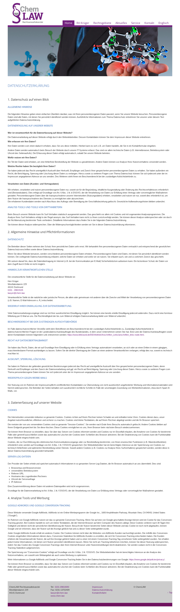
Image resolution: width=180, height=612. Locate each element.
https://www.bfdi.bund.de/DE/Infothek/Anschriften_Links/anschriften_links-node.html (105, 335)
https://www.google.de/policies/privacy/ (147, 559)
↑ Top (169, 592)
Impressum (97, 587)
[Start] (28, 13)
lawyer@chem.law (16, 293)
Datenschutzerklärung (102, 590)
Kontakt (149, 23)
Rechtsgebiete (102, 23)
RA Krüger (82, 23)
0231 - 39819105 (15, 290)
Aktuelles (121, 23)
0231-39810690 (62, 587)
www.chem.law (58, 596)
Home (68, 23)
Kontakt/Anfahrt (99, 593)
